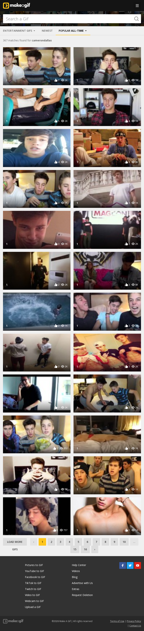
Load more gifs (14, 543)
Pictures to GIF (34, 565)
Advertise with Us (82, 583)
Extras (75, 589)
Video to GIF (32, 595)
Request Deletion (82, 595)
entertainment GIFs (18, 30)
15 (74, 549)
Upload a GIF (33, 607)
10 (124, 542)
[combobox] (72, 18)
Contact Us (135, 625)
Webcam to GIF (34, 601)
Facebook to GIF (35, 577)
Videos (76, 571)
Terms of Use (117, 621)
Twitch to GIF (33, 589)
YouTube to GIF (34, 571)
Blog (74, 577)
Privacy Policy (134, 621)
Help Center (79, 565)
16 (85, 549)
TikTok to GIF (33, 583)
